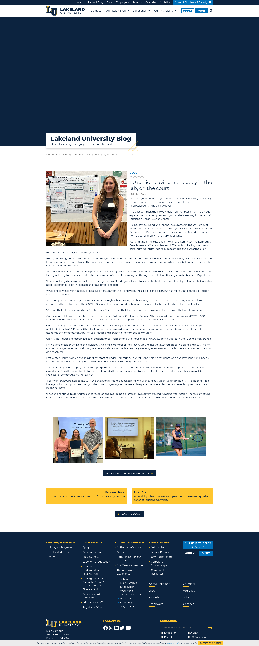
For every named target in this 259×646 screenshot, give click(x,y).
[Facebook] (105, 628)
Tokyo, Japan (127, 606)
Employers (122, 2)
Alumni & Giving (163, 11)
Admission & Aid (116, 11)
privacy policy (174, 643)
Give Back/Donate (162, 557)
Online (121, 552)
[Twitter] (122, 628)
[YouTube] (128, 628)
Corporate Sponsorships (159, 564)
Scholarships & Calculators (91, 596)
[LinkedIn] (116, 628)
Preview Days (91, 557)
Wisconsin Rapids (130, 595)
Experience (140, 11)
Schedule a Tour (92, 552)
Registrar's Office (93, 607)
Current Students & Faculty (191, 2)
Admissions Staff (92, 602)
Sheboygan (127, 587)
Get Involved (158, 547)
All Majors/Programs (60, 547)
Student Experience (129, 542)
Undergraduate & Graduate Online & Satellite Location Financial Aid (94, 584)
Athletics (165, 2)
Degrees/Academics (60, 542)
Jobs (109, 2)
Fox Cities (126, 598)
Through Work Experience (125, 572)
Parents (137, 2)
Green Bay (126, 602)
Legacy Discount (161, 552)
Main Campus (128, 583)
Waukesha (126, 591)
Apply (86, 547)
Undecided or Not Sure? (59, 554)
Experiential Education (96, 562)
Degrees (96, 11)
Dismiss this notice (210, 643)
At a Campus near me (130, 565)
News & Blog (95, 2)
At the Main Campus (129, 547)
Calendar (150, 2)
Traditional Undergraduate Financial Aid (92, 570)
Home (50, 154)
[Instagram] (111, 628)
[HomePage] (64, 623)
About (81, 2)
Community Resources (158, 572)
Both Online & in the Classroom (129, 559)
